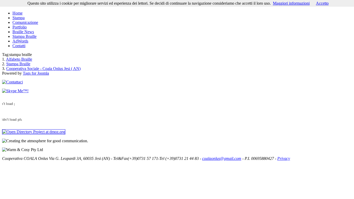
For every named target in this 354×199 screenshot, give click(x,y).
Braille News (23, 32)
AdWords (20, 41)
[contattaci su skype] (15, 91)
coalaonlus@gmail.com (221, 158)
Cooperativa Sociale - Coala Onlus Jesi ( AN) (43, 68)
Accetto (322, 3)
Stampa (18, 18)
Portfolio (19, 27)
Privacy (283, 158)
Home (17, 13)
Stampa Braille (24, 36)
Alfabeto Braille (19, 59)
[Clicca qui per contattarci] (12, 82)
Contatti (18, 46)
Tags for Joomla (36, 73)
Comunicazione (25, 22)
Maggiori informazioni (291, 3)
